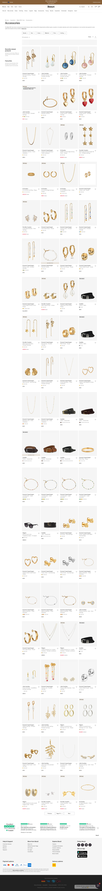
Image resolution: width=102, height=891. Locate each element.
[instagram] (82, 844)
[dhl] (54, 865)
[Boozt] (51, 7)
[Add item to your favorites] (38, 74)
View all (97, 835)
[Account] (88, 6)
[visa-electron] (17, 865)
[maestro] (13, 865)
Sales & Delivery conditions (18, 870)
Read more (24, 28)
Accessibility (45, 885)
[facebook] (78, 844)
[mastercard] (8, 865)
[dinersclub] (21, 865)
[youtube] (86, 844)
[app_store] (82, 856)
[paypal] (25, 865)
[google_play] (82, 852)
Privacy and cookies (53, 885)
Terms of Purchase (37, 885)
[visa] (4, 865)
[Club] (92, 6)
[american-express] (29, 865)
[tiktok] (90, 844)
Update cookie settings (62, 884)
